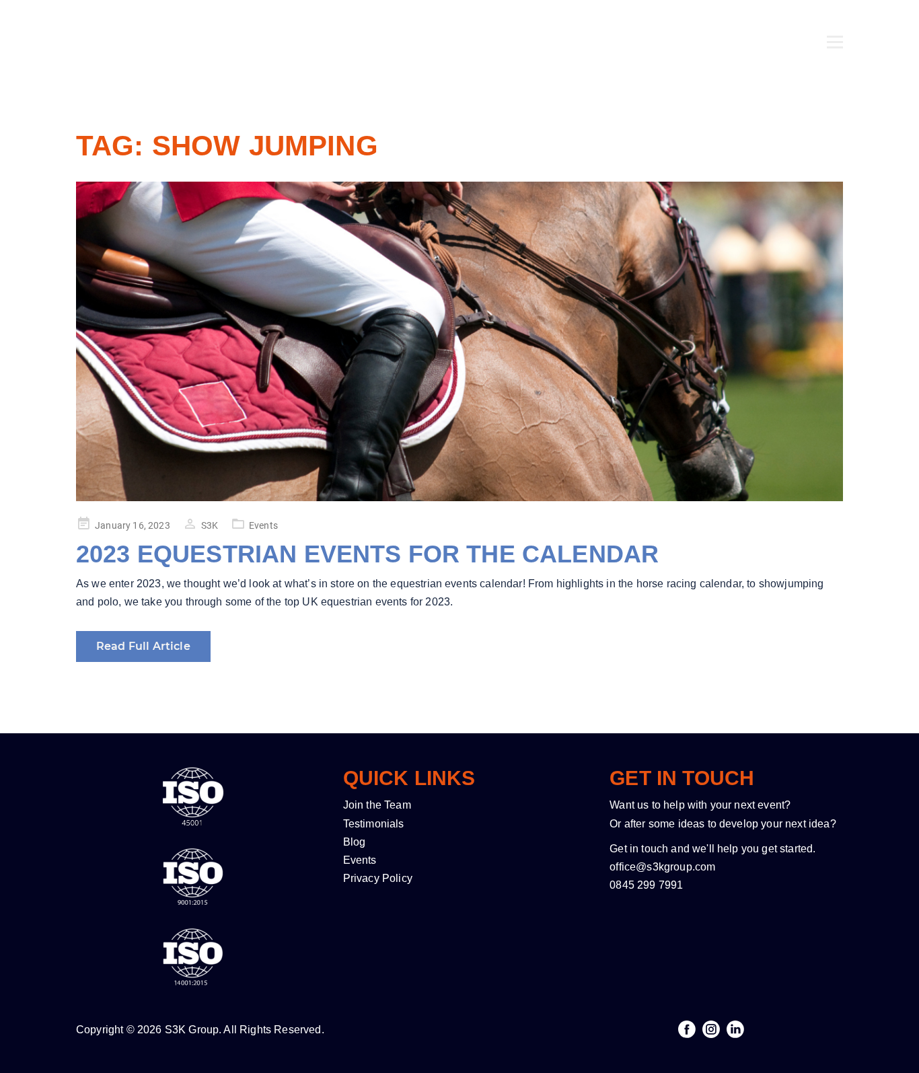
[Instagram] (711, 1029)
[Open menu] (835, 25)
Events (263, 525)
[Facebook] (687, 1029)
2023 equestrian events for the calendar (367, 554)
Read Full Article (143, 646)
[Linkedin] (735, 1029)
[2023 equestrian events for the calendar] (459, 341)
